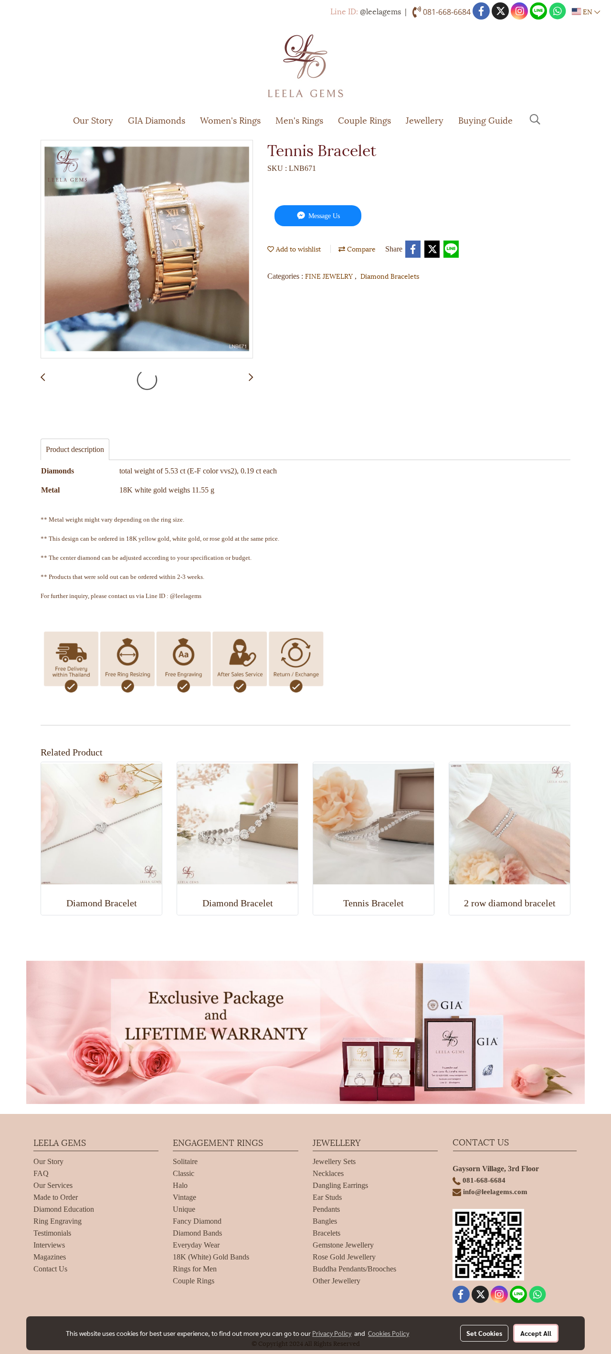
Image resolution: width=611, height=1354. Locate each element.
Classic (183, 1173)
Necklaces (328, 1173)
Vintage (184, 1197)
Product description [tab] (75, 449)
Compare (360, 248)
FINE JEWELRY (330, 276)
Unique (184, 1209)
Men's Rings (299, 119)
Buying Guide (485, 119)
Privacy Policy (331, 1333)
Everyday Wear (196, 1245)
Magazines (49, 1257)
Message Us (323, 216)
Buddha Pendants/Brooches (354, 1269)
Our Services (53, 1185)
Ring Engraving (57, 1221)
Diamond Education (63, 1209)
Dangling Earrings (340, 1185)
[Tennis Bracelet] (147, 249)
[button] (535, 119)
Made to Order (55, 1197)
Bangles (325, 1221)
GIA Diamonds (156, 119)
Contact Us (50, 1269)
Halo (180, 1185)
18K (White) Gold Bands (211, 1257)
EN (587, 11)
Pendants (326, 1209)
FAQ (41, 1173)
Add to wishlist (297, 248)
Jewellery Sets (334, 1161)
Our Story (93, 119)
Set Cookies (484, 1333)
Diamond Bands (197, 1233)
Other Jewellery (336, 1281)
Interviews (49, 1245)
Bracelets (326, 1233)
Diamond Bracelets (389, 276)
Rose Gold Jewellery (344, 1257)
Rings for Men (195, 1269)
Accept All (535, 1333)
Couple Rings (364, 119)
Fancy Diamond (197, 1221)
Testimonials (52, 1233)
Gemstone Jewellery (343, 1245)
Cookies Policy (388, 1333)
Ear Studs (327, 1197)
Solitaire (185, 1161)
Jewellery (424, 119)
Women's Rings (230, 119)
